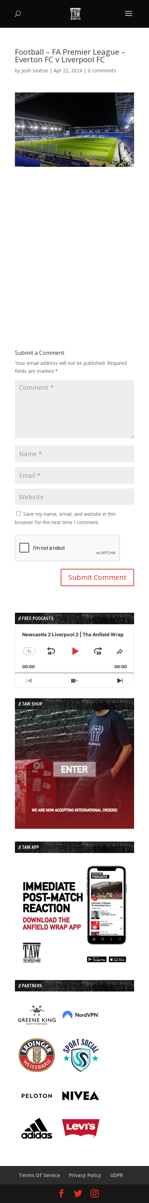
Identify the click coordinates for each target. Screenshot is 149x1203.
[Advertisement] (74, 241)
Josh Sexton (34, 70)
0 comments (102, 70)
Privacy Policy (85, 1175)
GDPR (116, 1175)
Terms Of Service (39, 1175)
